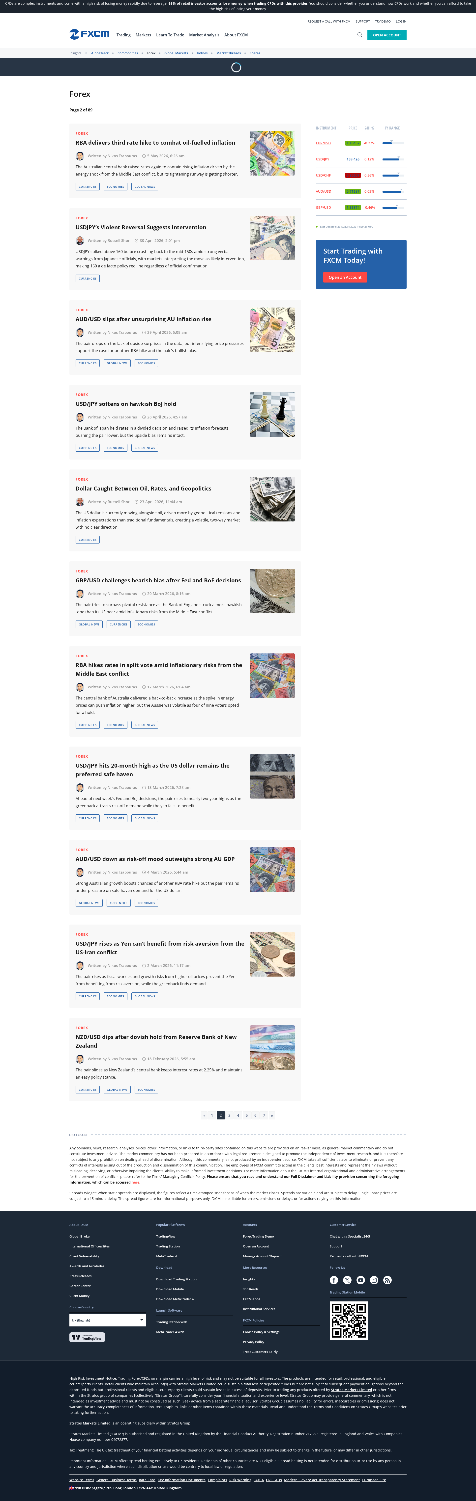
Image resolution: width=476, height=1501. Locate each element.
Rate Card (147, 1479)
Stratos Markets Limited (351, 1389)
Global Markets (176, 53)
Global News (145, 186)
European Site (374, 1479)
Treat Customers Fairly (260, 1351)
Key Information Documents (182, 1479)
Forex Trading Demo (258, 1236)
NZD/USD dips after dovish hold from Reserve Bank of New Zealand (156, 1041)
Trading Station (168, 1246)
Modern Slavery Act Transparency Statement (322, 1479)
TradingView (165, 1236)
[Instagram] (374, 1280)
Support (363, 21)
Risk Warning (240, 1479)
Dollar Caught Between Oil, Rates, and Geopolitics (143, 488)
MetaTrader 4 (166, 1256)
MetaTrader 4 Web (170, 1332)
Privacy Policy (253, 1342)
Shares (255, 53)
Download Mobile (170, 1289)
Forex (151, 53)
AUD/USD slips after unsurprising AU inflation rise (143, 319)
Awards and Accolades (86, 1266)
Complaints (217, 1479)
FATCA (259, 1479)
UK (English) (81, 1320)
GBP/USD (323, 207)
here (135, 1182)
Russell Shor (118, 240)
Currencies (87, 186)
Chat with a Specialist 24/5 (350, 1236)
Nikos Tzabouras (122, 155)
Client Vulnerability (84, 1256)
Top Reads (250, 1289)
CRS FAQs (274, 1479)
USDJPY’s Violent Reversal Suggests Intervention (141, 227)
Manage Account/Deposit (262, 1256)
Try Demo (383, 21)
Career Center (80, 1286)
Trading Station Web (171, 1322)
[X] (347, 1280)
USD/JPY (322, 159)
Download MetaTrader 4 (175, 1299)
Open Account (387, 35)
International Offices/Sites (89, 1246)
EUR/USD (323, 143)
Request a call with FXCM (329, 21)
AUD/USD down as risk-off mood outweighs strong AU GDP (155, 858)
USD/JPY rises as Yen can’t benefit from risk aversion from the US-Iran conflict (160, 948)
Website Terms (81, 1479)
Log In (401, 21)
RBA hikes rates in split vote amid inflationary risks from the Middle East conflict (159, 669)
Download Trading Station (176, 1279)
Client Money (79, 1296)
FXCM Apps (251, 1299)
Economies (115, 186)
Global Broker (80, 1236)
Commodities (128, 53)
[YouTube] (361, 1280)
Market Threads (228, 53)
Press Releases (80, 1276)
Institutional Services (259, 1309)
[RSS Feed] (387, 1280)
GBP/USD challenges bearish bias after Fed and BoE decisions (158, 580)
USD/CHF (323, 175)
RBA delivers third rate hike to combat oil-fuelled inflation (155, 142)
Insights (75, 53)
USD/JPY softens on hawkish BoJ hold (126, 403)
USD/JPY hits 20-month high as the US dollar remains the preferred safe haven (153, 770)
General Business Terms (116, 1479)
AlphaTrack (100, 53)
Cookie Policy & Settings (261, 1332)
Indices (202, 53)
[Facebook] (334, 1280)
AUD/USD (323, 191)
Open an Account (345, 277)
